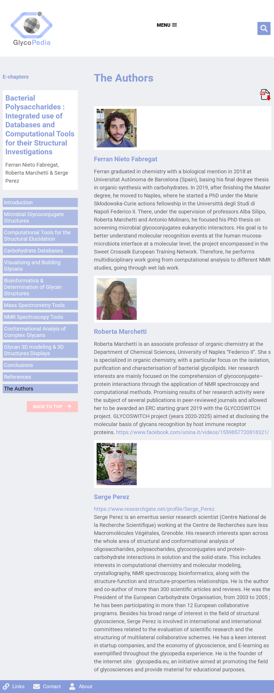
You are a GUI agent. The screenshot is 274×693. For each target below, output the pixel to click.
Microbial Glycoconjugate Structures (34, 217)
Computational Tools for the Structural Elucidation (37, 235)
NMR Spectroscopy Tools (33, 317)
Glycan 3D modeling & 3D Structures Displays (34, 350)
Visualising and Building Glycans (32, 265)
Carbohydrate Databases (33, 250)
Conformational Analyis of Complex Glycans (35, 332)
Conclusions (18, 365)
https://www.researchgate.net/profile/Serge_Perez (154, 509)
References (17, 377)
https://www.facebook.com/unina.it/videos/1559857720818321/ (192, 432)
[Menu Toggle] (166, 24)
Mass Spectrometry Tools (34, 305)
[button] (264, 28)
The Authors (18, 388)
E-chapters (16, 77)
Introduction (18, 202)
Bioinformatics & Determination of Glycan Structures (33, 287)
